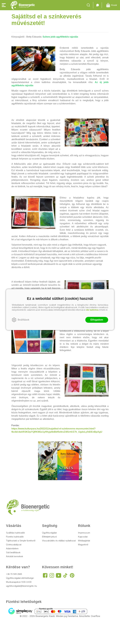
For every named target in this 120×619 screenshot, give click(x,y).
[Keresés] (89, 5)
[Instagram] (51, 575)
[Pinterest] (72, 575)
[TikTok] (65, 575)
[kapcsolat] (97, 5)
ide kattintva (92, 310)
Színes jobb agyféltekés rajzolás (60, 37)
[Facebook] (45, 575)
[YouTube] (58, 575)
